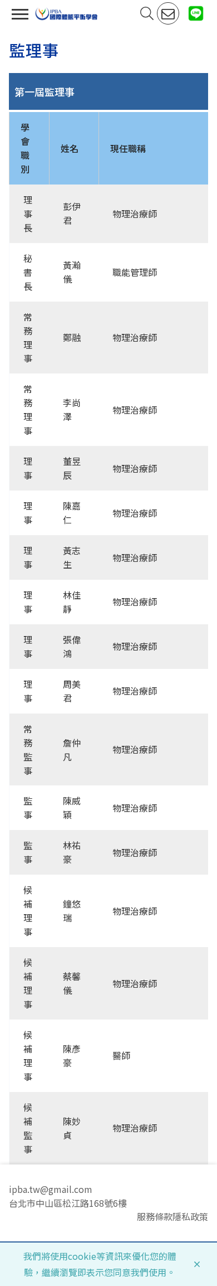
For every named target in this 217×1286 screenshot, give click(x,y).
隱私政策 (190, 1216)
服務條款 (154, 1216)
